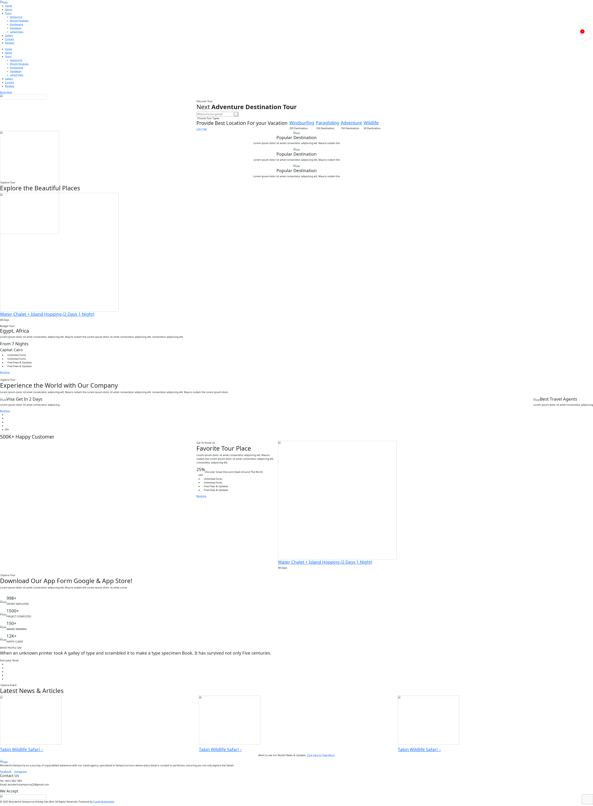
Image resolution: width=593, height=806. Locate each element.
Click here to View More (321, 755)
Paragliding (327, 123)
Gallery (9, 35)
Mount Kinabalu (19, 20)
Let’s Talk (201, 129)
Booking (5, 372)
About (8, 9)
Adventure (351, 123)
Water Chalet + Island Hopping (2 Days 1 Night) (47, 314)
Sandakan (15, 28)
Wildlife (371, 123)
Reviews (9, 43)
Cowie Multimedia (103, 801)
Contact (9, 39)
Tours (8, 13)
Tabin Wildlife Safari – (21, 749)
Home (8, 6)
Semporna (16, 17)
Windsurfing (301, 123)
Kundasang (16, 24)
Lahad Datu (16, 31)
